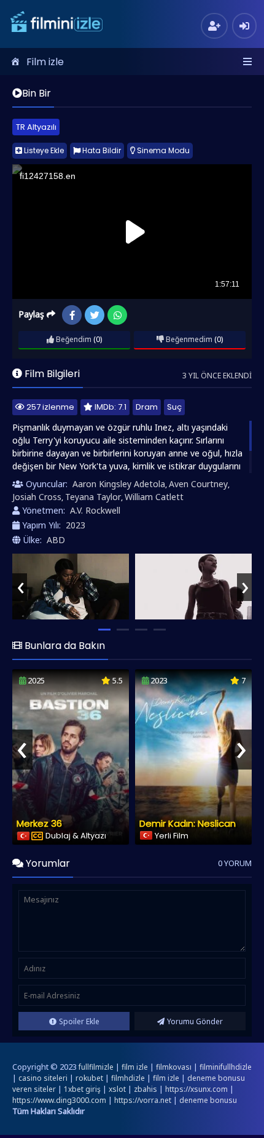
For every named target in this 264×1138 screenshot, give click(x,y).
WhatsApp (117, 315)
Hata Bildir (100, 150)
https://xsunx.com (196, 1089)
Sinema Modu (162, 150)
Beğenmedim (188, 339)
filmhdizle (128, 1078)
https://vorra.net (142, 1100)
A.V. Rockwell (95, 510)
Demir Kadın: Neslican (187, 823)
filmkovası (174, 1067)
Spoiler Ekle (79, 1021)
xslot (117, 1089)
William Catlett (154, 497)
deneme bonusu (208, 1100)
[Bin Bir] (70, 586)
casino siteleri (43, 1078)
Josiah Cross (36, 497)
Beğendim (72, 339)
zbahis (145, 1089)
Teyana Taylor (93, 497)
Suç (174, 407)
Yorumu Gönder (195, 1021)
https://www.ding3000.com (59, 1100)
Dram (147, 407)
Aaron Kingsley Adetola (118, 484)
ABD (56, 540)
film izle (135, 1067)
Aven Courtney (198, 484)
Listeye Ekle (43, 150)
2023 (75, 525)
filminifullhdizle (226, 1067)
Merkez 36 (39, 823)
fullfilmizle (96, 1067)
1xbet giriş (82, 1089)
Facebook (72, 315)
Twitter (94, 315)
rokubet (89, 1078)
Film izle (45, 62)
